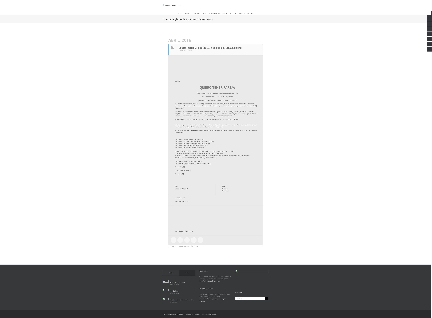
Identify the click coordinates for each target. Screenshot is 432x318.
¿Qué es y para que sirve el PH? (182, 300)
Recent (187, 273)
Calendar (179, 232)
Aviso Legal (197, 314)
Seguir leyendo (214, 281)
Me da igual (174, 291)
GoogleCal (189, 232)
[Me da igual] (166, 292)
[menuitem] (181, 13)
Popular (171, 273)
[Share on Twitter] (180, 240)
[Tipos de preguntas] (166, 283)
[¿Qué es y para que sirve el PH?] (166, 301)
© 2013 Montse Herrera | (186, 314)
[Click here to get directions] (261, 246)
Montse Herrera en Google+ (208, 314)
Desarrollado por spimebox (170, 314)
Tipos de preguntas (177, 282)
